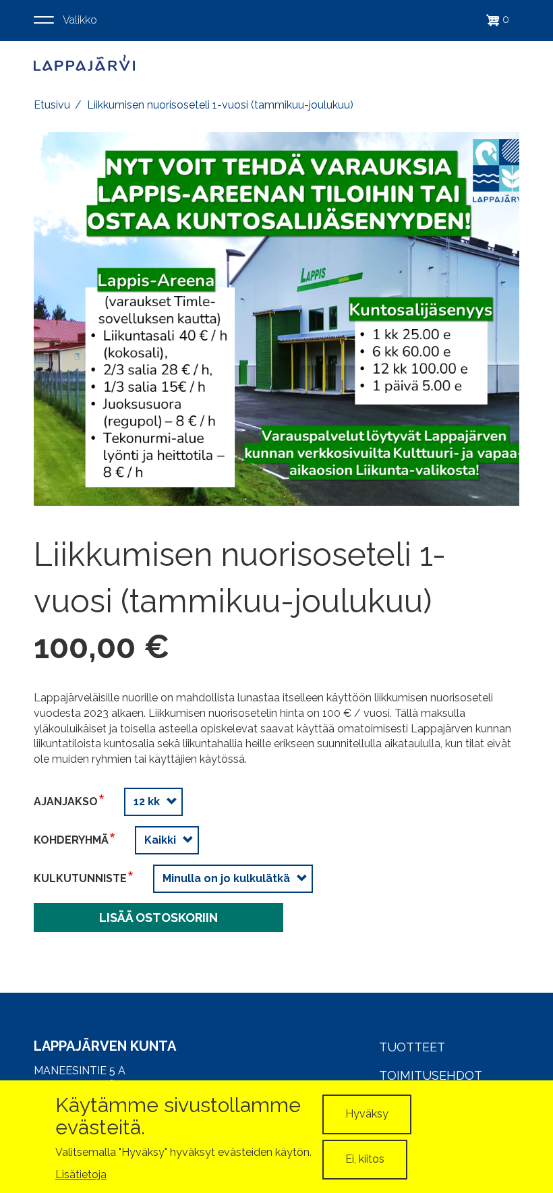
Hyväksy (366, 1113)
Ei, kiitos (364, 1159)
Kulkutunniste (80, 878)
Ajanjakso (66, 801)
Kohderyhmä (71, 840)
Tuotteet (412, 1047)
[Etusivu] (84, 63)
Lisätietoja (81, 1174)
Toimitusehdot (430, 1075)
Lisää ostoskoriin (158, 917)
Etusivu (52, 104)
